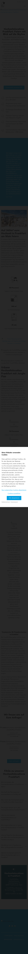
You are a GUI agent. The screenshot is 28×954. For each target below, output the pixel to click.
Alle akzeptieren (14, 498)
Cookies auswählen (14, 493)
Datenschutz (6, 502)
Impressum (14, 502)
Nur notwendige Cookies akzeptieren (14, 490)
